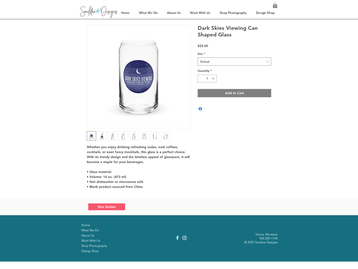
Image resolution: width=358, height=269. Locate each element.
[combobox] (234, 62)
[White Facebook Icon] (177, 238)
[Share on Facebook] (200, 108)
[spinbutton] (207, 78)
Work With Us (90, 241)
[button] (275, 5)
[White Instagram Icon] (184, 238)
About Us (87, 235)
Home (85, 225)
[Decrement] (200, 78)
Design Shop (90, 251)
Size (201, 54)
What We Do (90, 230)
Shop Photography (94, 246)
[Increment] (213, 78)
